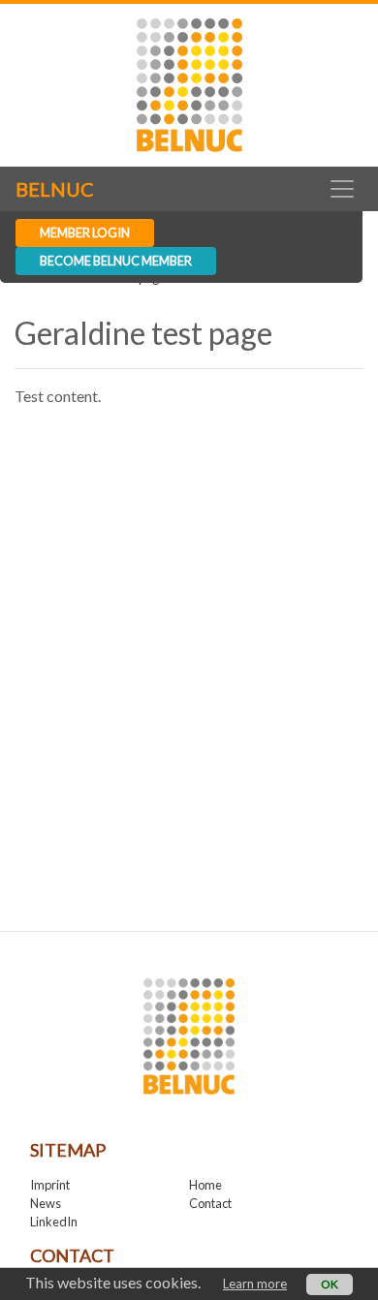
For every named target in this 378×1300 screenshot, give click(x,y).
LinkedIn (54, 1221)
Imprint (50, 1184)
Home (205, 1184)
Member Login (85, 232)
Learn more (255, 1283)
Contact (210, 1203)
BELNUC (55, 189)
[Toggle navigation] (341, 188)
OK (329, 1284)
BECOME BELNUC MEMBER (116, 260)
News (45, 1203)
